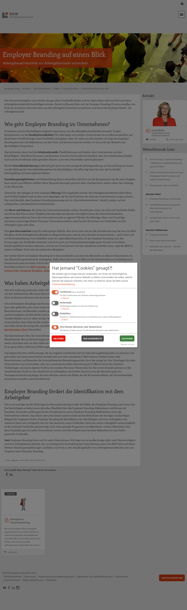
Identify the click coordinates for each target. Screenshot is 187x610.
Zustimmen (127, 338)
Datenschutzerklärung (63, 284)
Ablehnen (59, 338)
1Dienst (64, 319)
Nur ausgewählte (92, 338)
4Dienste (64, 298)
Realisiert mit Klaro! (127, 344)
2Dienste (64, 308)
